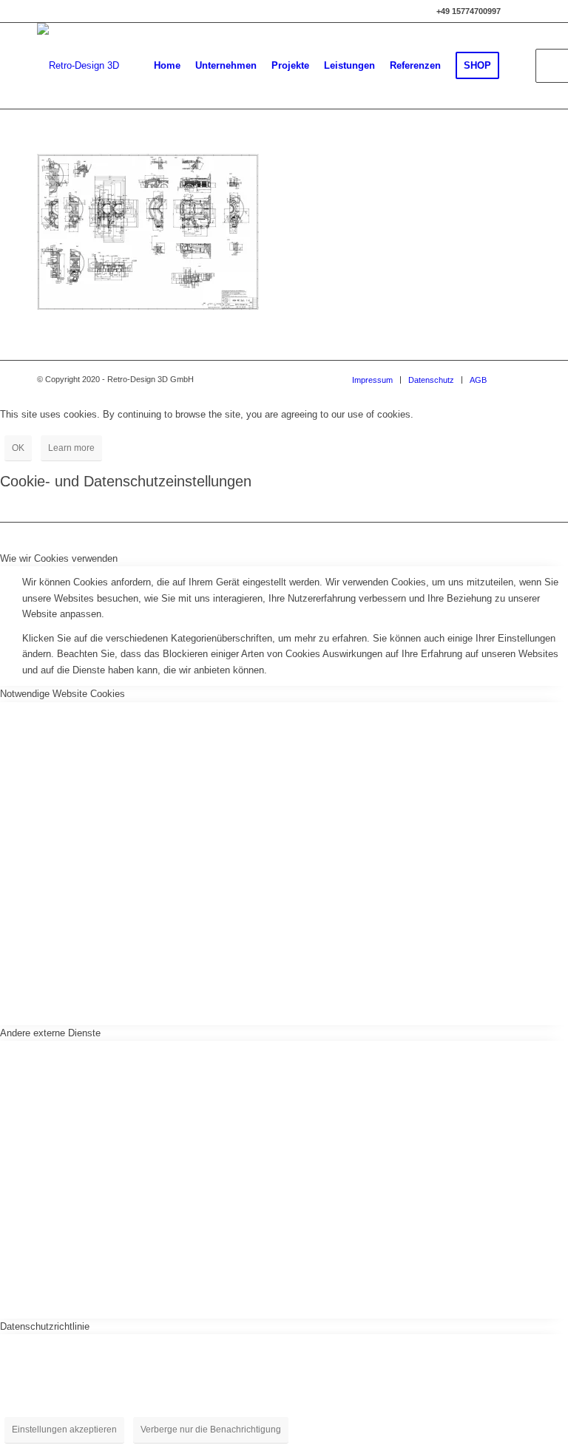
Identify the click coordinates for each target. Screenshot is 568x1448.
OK (18, 448)
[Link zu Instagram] (520, 11)
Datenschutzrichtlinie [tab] (44, 1326)
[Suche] (519, 66)
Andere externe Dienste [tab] (50, 1033)
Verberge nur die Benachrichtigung (211, 1429)
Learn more (71, 448)
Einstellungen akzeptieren (64, 1429)
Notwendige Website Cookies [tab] (62, 693)
